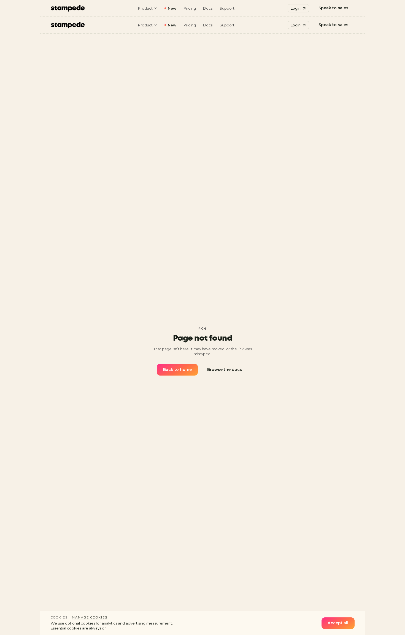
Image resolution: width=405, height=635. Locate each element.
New (172, 8)
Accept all (338, 622)
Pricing (189, 8)
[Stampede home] (68, 8)
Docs (207, 8)
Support (227, 8)
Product (145, 8)
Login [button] (295, 8)
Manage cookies (89, 617)
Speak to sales (333, 8)
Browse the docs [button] (224, 369)
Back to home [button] (177, 369)
